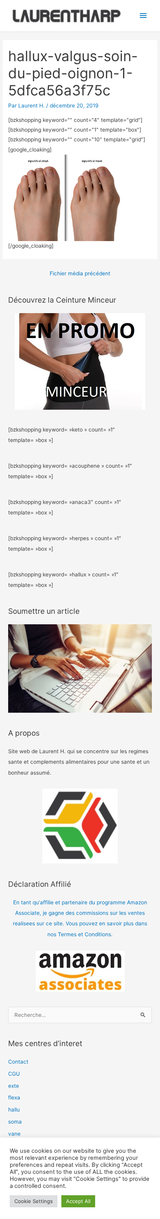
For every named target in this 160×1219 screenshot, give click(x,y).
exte (13, 1086)
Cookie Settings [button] (33, 1201)
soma (15, 1122)
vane (14, 1134)
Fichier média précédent (80, 273)
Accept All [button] (78, 1201)
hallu (14, 1109)
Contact (18, 1062)
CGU (14, 1074)
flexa (14, 1097)
